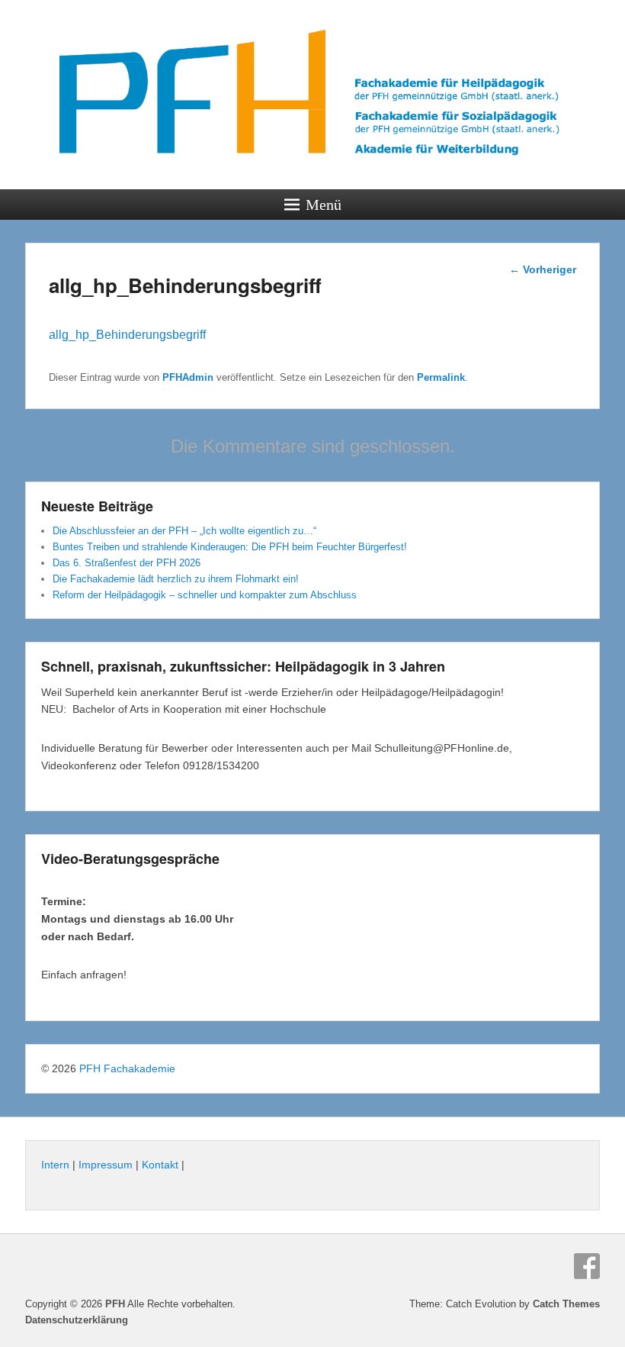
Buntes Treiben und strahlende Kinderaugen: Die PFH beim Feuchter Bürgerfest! (230, 547)
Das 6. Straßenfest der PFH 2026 (126, 563)
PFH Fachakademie (127, 1068)
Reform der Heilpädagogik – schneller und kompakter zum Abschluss (205, 595)
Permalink (441, 377)
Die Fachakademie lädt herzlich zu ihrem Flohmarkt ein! (176, 579)
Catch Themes (566, 1304)
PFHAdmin (187, 377)
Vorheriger (542, 269)
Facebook (587, 1266)
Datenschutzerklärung (76, 1320)
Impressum (106, 1164)
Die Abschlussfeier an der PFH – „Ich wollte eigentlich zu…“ (184, 531)
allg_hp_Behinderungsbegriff (127, 334)
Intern (55, 1164)
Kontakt (160, 1164)
